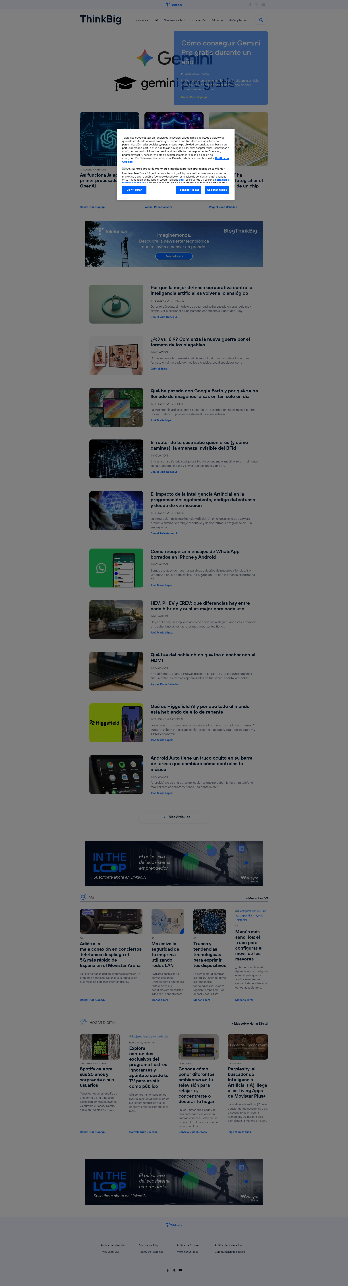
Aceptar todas (217, 189)
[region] (176, 164)
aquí (181, 179)
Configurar (134, 189)
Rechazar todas (188, 189)
